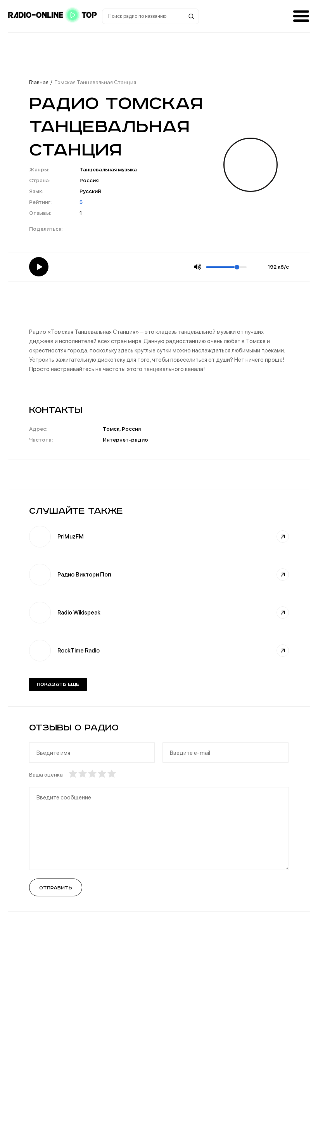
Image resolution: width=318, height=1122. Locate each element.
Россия (89, 180)
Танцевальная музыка (108, 169)
